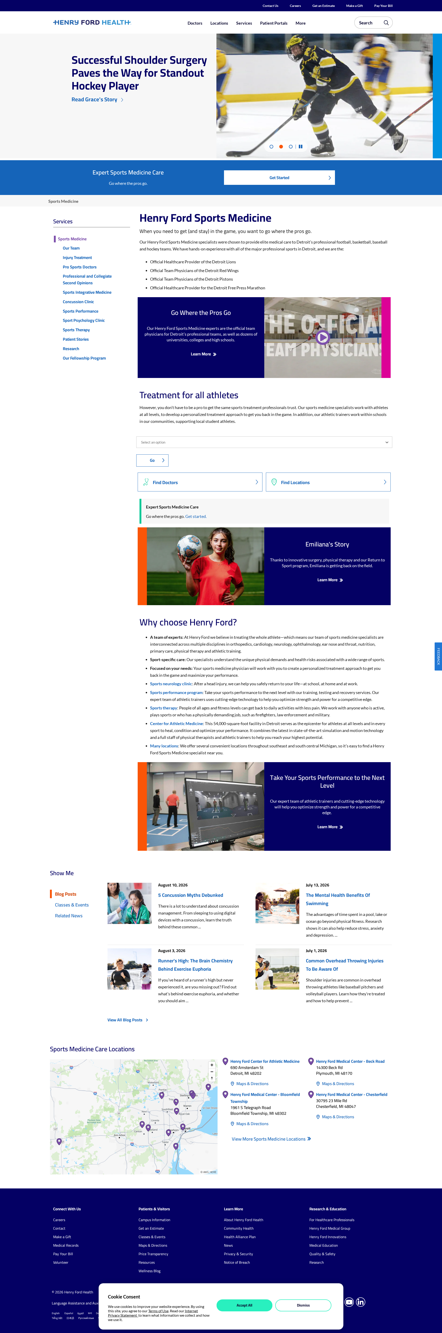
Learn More (201, 354)
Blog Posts (65, 894)
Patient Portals (274, 23)
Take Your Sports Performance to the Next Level (327, 781)
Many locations (164, 745)
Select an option (153, 442)
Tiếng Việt (57, 1318)
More (301, 23)
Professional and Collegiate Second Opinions (87, 279)
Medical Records (66, 1245)
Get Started (279, 177)
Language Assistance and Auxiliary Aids (83, 1303)
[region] (134, 1116)
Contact (59, 1228)
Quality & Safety (322, 1253)
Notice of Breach (237, 1262)
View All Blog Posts (125, 1020)
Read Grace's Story (94, 99)
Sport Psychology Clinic (84, 320)
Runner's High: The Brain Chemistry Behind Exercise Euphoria (195, 965)
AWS (206, 1172)
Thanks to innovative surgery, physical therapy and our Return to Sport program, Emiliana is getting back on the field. (327, 562)
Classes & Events (72, 904)
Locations (219, 23)
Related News (69, 915)
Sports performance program (176, 692)
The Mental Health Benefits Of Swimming (338, 899)
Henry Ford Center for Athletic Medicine (265, 1061)
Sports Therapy (76, 330)
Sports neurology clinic (171, 683)
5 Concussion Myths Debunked (190, 895)
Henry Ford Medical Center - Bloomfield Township (265, 1098)
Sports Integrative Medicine (87, 292)
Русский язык (86, 1318)
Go (152, 460)
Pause (300, 147)
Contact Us (270, 6)
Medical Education (323, 1245)
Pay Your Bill (383, 6)
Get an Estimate (323, 6)
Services (244, 23)
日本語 (70, 1318)
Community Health (239, 1228)
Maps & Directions (252, 1083)
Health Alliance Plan (240, 1236)
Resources (147, 1262)
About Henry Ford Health (243, 1219)
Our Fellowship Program (84, 358)
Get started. (196, 516)
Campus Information (154, 1219)
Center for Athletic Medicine (176, 723)
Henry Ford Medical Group (329, 1228)
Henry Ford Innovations (327, 1236)
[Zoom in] (212, 1065)
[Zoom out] (212, 1071)
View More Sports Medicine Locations (269, 1139)
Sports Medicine (72, 239)
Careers (295, 6)
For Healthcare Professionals (331, 1219)
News (228, 1245)
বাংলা (90, 1313)
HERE (213, 1172)
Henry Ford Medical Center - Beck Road (350, 1061)
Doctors (195, 23)
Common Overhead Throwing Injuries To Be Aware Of (345, 965)
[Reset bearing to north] (212, 1078)
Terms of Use (158, 1311)
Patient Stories (76, 339)
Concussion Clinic (78, 302)
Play (322, 337)
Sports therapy (163, 707)
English (56, 1313)
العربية (80, 1313)
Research (71, 349)
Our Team (71, 248)
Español (68, 1313)
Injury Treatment (77, 257)
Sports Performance (80, 311)
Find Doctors (165, 482)
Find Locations (295, 482)
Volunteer (60, 1262)
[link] (109, 22)
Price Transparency (153, 1253)
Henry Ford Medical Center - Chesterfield (351, 1094)
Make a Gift (354, 6)
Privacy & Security (238, 1253)
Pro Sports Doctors (80, 267)
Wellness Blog (149, 1270)
